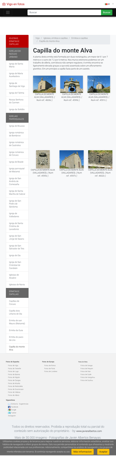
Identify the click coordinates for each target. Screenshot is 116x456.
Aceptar (103, 451)
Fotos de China (82, 362)
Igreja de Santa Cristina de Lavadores (16, 226)
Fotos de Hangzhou (88, 377)
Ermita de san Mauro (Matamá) (17, 322)
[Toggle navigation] (8, 12)
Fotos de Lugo (13, 371)
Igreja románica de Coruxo (16, 153)
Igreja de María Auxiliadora (16, 75)
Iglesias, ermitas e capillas (14, 41)
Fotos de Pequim (87, 369)
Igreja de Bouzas (17, 126)
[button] (109, 4)
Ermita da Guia (16, 330)
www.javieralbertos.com (89, 431)
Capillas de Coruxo (14, 302)
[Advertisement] (58, 25)
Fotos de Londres (50, 371)
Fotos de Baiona (14, 374)
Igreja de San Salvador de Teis (16, 247)
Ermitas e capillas (14, 293)
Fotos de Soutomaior (16, 389)
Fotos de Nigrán (14, 377)
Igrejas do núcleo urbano (15, 54)
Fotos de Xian (86, 371)
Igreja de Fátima (16, 93)
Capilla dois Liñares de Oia (15, 312)
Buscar (106, 12)
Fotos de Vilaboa (14, 392)
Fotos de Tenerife (14, 369)
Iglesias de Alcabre (14, 276)
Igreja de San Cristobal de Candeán (15, 265)
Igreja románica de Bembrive (16, 134)
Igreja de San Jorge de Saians (16, 237)
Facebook (14, 407)
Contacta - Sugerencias (19, 404)
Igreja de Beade (16, 162)
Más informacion (82, 451)
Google (13, 410)
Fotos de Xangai (86, 366)
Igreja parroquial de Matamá (16, 170)
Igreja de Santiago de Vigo (17, 84)
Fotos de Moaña (14, 383)
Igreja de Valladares (14, 215)
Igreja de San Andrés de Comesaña (15, 181)
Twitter (13, 413)
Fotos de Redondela (15, 386)
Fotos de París (49, 369)
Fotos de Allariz (13, 395)
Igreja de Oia (15, 255)
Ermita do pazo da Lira (16, 338)
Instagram (12, 416)
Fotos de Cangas (14, 380)
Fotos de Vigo (13, 366)
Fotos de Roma (50, 366)
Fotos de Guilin (86, 374)
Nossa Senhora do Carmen (16, 101)
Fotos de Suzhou (87, 380)
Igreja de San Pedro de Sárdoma (15, 204)
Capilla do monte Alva (17, 348)
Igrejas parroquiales (16, 117)
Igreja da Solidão (17, 109)
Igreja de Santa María (16, 65)
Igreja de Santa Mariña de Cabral (17, 192)
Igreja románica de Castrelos (16, 143)
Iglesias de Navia (17, 284)
